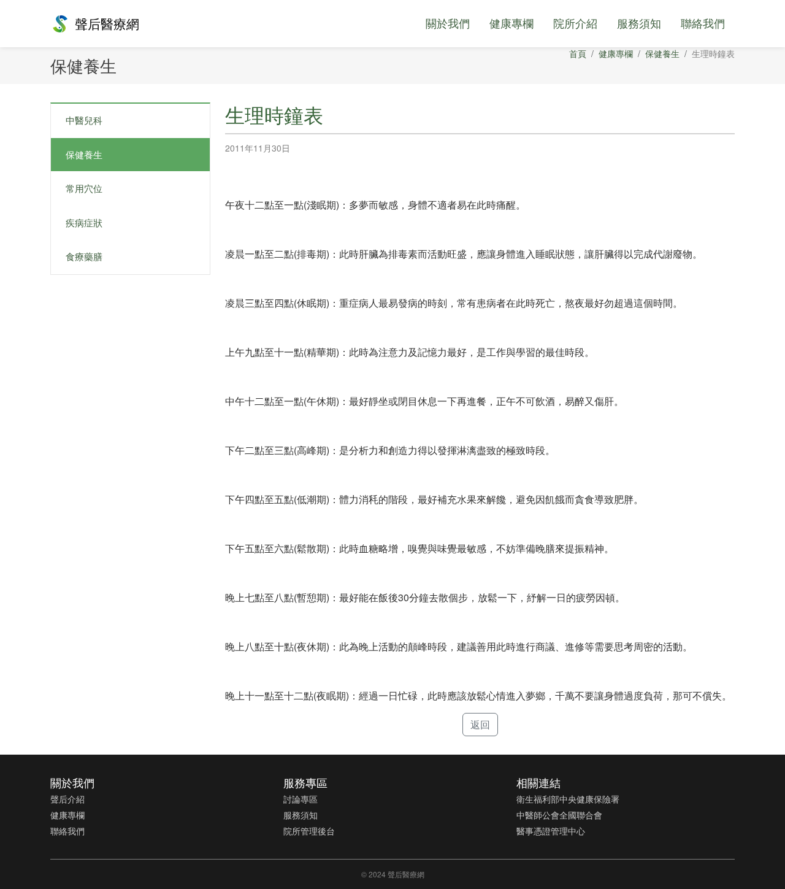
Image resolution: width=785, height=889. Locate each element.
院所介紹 (575, 23)
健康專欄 (511, 23)
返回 (480, 724)
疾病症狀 (84, 222)
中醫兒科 (84, 120)
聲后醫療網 (107, 23)
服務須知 (639, 23)
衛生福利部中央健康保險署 (567, 799)
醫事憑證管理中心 (550, 831)
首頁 (577, 53)
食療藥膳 (84, 256)
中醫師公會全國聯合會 (559, 815)
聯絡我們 (703, 23)
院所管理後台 (309, 831)
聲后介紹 (67, 799)
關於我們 (448, 23)
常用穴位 (84, 188)
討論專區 (300, 799)
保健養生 (662, 53)
